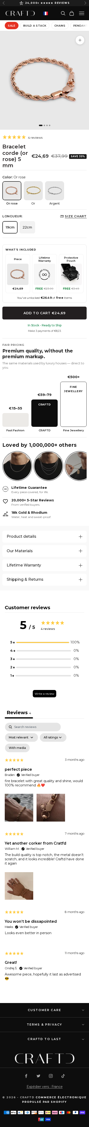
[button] (44, 642)
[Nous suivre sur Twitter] (38, 1076)
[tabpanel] (44, 856)
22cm (27, 227)
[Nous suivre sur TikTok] (63, 1076)
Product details (21, 536)
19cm (9, 227)
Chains (60, 25)
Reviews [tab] (19, 712)
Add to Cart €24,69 (44, 313)
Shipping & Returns (25, 579)
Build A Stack (35, 25)
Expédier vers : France (45, 1086)
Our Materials (20, 551)
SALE (11, 25)
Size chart (76, 216)
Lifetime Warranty (24, 565)
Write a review (44, 693)
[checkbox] (17, 748)
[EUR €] (45, 13)
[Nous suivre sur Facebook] (26, 1076)
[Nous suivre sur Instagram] (50, 1076)
